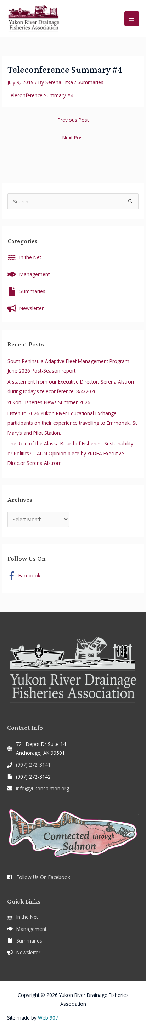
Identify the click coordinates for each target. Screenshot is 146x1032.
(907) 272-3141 (33, 764)
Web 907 (48, 1017)
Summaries (90, 82)
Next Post (73, 137)
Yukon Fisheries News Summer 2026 (48, 402)
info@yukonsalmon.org (42, 788)
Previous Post (73, 119)
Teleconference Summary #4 (40, 95)
